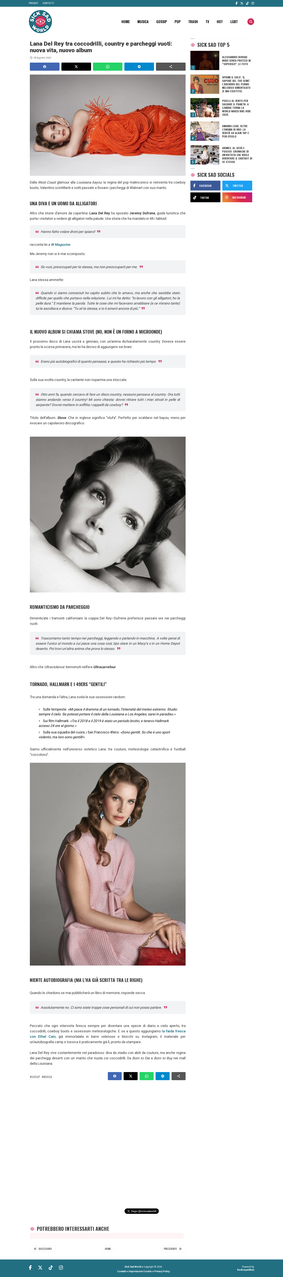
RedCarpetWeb (245, 1270)
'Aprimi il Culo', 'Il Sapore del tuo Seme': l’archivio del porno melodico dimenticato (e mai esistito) (236, 84)
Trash (193, 21)
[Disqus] (106, 1140)
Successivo (45, 1249)
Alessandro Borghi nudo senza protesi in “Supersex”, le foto (236, 60)
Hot (220, 21)
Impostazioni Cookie (140, 1271)
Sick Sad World (133, 1266)
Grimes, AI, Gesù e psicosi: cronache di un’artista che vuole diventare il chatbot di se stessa (237, 155)
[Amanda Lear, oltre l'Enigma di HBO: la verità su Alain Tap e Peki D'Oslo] (204, 131)
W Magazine (60, 244)
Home (125, 21)
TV (207, 21)
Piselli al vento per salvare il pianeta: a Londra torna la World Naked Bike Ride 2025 (236, 107)
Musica (143, 21)
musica (47, 1077)
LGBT (234, 21)
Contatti (48, 3)
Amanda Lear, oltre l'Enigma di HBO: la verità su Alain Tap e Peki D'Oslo (235, 131)
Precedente (170, 1249)
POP (178, 21)
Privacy (33, 3)
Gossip (161, 21)
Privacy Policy (162, 1271)
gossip (35, 1077)
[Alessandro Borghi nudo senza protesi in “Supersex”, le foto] (204, 60)
